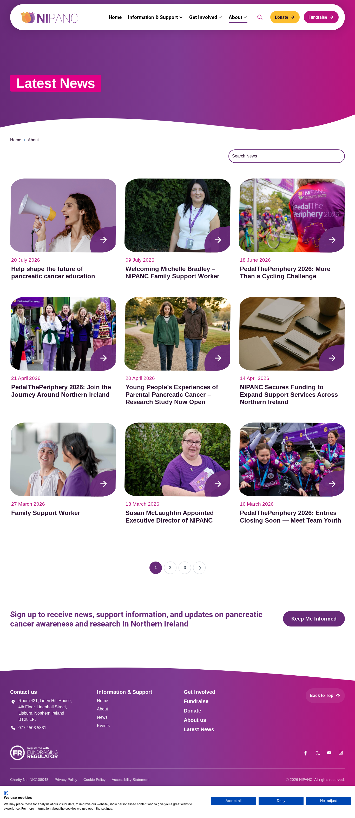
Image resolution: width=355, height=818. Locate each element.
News (102, 717)
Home (15, 140)
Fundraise (196, 701)
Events (103, 725)
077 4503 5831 (32, 727)
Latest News (199, 729)
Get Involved (199, 692)
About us (195, 720)
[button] (155, 17)
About (33, 140)
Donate (192, 711)
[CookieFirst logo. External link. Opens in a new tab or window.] (6, 793)
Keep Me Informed (314, 619)
